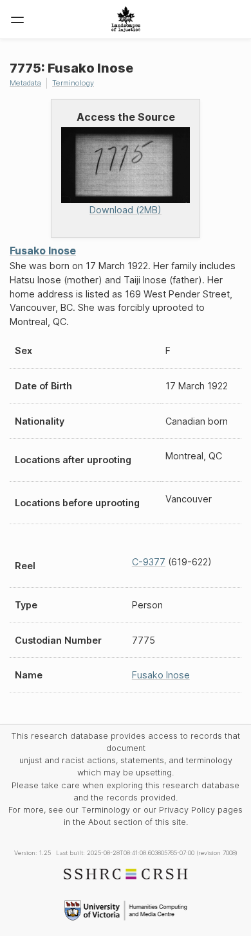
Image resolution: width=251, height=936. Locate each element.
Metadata (25, 82)
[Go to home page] (126, 19)
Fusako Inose (43, 250)
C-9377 (148, 561)
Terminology (73, 82)
